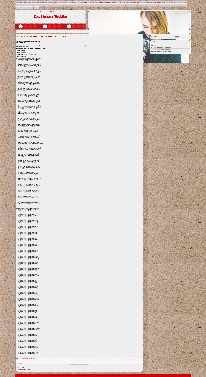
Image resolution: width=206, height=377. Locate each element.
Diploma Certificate (153, 2)
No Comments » (32, 358)
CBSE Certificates (100, 2)
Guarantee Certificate (39, 5)
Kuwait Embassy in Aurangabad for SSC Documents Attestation (122, 359)
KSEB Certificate (84, 5)
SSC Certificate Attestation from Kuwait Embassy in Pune (161, 45)
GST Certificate (32, 5)
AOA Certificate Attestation (28, 2)
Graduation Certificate (25, 5)
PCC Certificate (155, 5)
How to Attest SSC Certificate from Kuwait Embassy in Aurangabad (29, 359)
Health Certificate (46, 5)
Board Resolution (79, 2)
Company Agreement (115, 2)
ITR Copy (79, 5)
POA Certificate (169, 5)
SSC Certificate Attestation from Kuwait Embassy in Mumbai (161, 43)
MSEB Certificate (134, 5)
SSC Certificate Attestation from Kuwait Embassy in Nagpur (161, 49)
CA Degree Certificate (93, 2)
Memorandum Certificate (121, 5)
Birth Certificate (70, 2)
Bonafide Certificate (86, 2)
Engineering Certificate (173, 2)
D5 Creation (110, 375)
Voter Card (31, 7)
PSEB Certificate (175, 5)
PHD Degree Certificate (162, 5)
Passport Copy (150, 5)
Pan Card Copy (144, 5)
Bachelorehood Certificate (37, 2)
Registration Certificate (182, 5)
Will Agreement (36, 7)
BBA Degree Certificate (57, 2)
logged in (22, 369)
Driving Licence (166, 2)
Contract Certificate (126, 2)
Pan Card (139, 5)
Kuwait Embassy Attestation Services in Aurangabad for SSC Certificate (99, 359)
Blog (74, 2)
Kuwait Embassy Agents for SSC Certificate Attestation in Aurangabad (53, 359)
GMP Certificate (18, 5)
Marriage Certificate (96, 5)
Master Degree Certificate (104, 5)
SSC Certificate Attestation (24, 358)
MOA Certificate (128, 5)
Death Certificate (133, 2)
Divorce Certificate (160, 2)
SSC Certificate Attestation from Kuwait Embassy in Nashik (132, 362)
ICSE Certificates (61, 5)
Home (17, 2)
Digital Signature (146, 2)
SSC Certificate (26, 7)
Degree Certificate (140, 2)
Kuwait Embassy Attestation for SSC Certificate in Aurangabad (75, 359)
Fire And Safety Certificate (182, 2)
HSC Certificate (55, 5)
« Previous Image (19, 363)
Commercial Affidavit (107, 2)
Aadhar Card (21, 2)
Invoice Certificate (74, 5)
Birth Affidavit (64, 2)
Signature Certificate (19, 7)
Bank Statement (44, 2)
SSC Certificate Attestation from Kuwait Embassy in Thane (161, 47)
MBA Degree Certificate (113, 5)
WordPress (119, 375)
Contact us (120, 2)
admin (23, 38)
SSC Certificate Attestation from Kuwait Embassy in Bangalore (27, 362)
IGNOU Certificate (67, 5)
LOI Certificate (90, 5)
